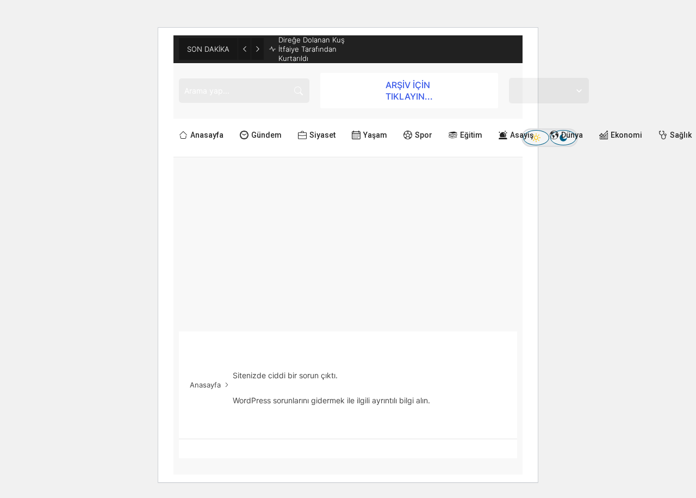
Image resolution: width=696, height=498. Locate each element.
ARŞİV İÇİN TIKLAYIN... (409, 90)
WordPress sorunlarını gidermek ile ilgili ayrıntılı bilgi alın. (331, 400)
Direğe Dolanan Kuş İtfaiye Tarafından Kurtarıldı (311, 49)
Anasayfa (205, 384)
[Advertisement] (348, 239)
